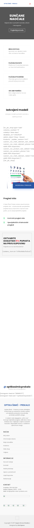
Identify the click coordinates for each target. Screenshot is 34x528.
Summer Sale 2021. (14, 350)
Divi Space (21, 525)
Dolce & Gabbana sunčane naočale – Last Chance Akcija (15, 313)
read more (12, 299)
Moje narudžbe (8, 442)
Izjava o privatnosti (9, 472)
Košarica (6, 445)
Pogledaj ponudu (17, 30)
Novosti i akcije (8, 462)
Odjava (5, 452)
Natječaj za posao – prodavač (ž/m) (15, 274)
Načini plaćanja (8, 469)
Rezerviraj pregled (23, 185)
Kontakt (5, 465)
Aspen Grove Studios (22, 523)
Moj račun (6, 435)
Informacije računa (9, 439)
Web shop (6, 449)
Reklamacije (7, 479)
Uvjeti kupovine (8, 475)
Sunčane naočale (17, 17)
